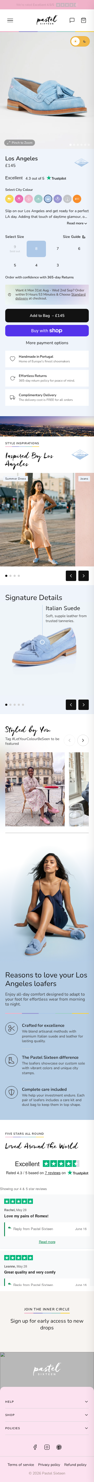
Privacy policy (49, 1465)
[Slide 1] (70, 145)
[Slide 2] (74, 145)
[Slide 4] (81, 145)
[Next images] (83, 576)
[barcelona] (58, 199)
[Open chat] (72, 20)
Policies (12, 1428)
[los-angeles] (48, 199)
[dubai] (77, 199)
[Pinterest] (59, 1447)
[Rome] (19, 199)
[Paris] (29, 199)
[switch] (80, 41)
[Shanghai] (67, 199)
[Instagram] (47, 1447)
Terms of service (21, 1465)
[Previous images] (71, 576)
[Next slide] (83, 740)
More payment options (47, 343)
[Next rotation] (83, 705)
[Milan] (38, 199)
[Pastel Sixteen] (47, 20)
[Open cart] (83, 20)
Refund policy (75, 1465)
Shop (10, 1415)
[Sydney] (9, 199)
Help (9, 1402)
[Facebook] (35, 1447)
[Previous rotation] (71, 705)
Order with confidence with (39, 277)
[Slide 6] (89, 145)
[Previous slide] (69, 740)
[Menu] (10, 20)
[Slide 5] (85, 145)
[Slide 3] (78, 145)
